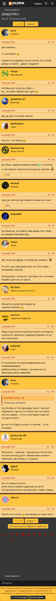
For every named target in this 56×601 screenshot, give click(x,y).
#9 (53, 298)
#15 (52, 509)
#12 (52, 391)
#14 (52, 478)
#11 (52, 357)
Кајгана (8, 582)
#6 (53, 195)
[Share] (49, 42)
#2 (53, 83)
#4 (53, 135)
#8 (53, 253)
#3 (53, 110)
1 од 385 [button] (18, 24)
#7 (53, 225)
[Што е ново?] (46, 3)
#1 (53, 42)
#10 (52, 326)
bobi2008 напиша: (12, 397)
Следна (30, 24)
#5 (53, 159)
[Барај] (52, 3)
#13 (52, 446)
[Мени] (4, 3)
